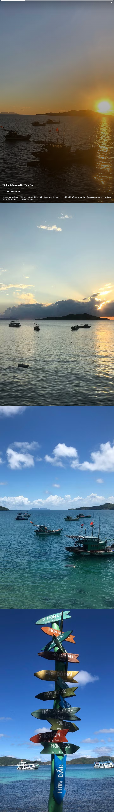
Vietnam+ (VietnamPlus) (3, 3)
